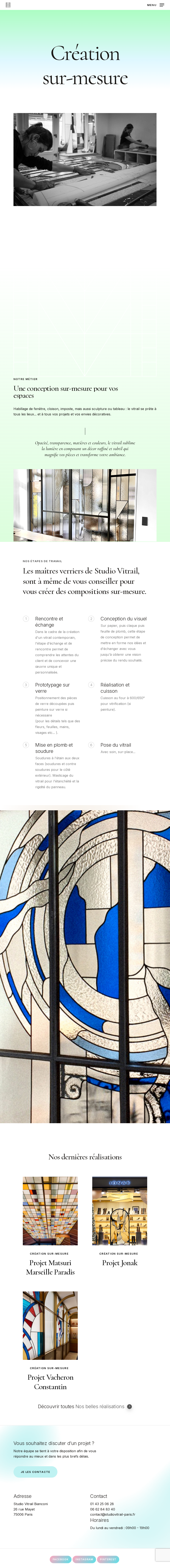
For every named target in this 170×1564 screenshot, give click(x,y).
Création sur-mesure (49, 1253)
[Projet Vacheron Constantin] (50, 1325)
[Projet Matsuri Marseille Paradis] (50, 1211)
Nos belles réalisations (99, 1406)
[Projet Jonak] (119, 1211)
